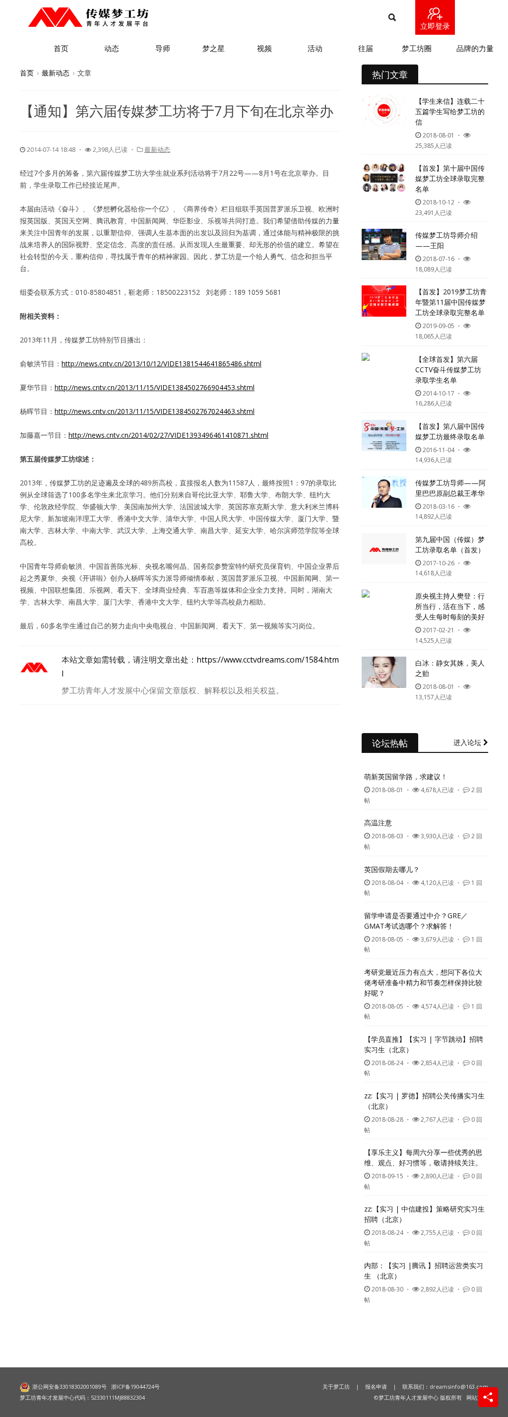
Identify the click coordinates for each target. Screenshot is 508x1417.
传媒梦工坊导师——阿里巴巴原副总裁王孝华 (450, 488)
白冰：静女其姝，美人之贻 (450, 668)
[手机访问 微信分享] (488, 1397)
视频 (264, 48)
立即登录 (435, 26)
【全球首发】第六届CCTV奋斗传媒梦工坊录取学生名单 (448, 369)
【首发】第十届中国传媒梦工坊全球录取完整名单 (450, 178)
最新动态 (55, 72)
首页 (61, 48)
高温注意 (378, 822)
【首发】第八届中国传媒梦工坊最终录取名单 (450, 431)
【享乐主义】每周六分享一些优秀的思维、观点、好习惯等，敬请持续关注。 (423, 1157)
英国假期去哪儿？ (392, 869)
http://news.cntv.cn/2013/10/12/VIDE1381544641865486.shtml (161, 363)
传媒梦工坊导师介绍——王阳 (446, 240)
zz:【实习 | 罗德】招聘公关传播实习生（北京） (424, 1101)
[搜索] (392, 17)
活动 (315, 48)
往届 (365, 48)
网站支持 (477, 1397)
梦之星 (213, 48)
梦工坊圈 (417, 48)
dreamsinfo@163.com (459, 1386)
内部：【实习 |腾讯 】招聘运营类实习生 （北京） (423, 1271)
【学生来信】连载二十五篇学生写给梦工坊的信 (450, 111)
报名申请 (376, 1386)
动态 (111, 48)
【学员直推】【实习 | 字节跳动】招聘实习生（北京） (423, 1044)
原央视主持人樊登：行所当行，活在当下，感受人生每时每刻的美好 (450, 606)
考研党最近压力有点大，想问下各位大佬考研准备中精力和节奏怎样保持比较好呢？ (423, 982)
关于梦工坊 (336, 1386)
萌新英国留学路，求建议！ (405, 776)
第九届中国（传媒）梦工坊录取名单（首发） (450, 544)
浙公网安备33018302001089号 (69, 1386)
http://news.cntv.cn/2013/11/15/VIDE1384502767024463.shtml (154, 411)
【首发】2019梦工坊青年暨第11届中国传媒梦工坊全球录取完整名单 (451, 302)
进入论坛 (468, 742)
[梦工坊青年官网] (88, 17)
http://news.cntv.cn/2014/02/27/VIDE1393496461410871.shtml (168, 435)
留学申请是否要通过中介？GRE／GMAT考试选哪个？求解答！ (416, 921)
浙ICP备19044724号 (135, 1386)
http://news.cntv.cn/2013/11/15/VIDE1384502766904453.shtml (154, 387)
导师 (162, 48)
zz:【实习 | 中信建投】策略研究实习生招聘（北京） (424, 1214)
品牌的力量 (475, 48)
